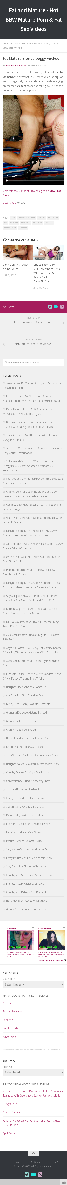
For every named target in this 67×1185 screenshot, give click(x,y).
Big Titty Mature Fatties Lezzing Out (25, 883)
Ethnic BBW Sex (44, 1049)
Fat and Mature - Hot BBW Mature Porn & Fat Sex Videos (33, 20)
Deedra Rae (9, 202)
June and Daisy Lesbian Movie (23, 789)
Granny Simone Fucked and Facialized (27, 909)
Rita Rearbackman (16, 65)
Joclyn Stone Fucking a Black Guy (25, 806)
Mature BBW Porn (56, 1049)
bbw (13, 217)
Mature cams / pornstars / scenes (25, 995)
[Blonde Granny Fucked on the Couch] (18, 252)
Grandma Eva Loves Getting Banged (26, 712)
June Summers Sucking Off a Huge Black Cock (32, 755)
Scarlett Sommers (12, 1011)
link (63, 1127)
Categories (9, 978)
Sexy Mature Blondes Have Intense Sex (27, 849)
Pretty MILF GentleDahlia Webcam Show (28, 823)
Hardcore (25, 222)
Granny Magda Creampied (21, 729)
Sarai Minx (8, 1020)
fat (5, 222)
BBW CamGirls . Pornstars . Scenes (26, 1083)
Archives (7, 1066)
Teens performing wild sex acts (25, 1049)
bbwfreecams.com (27, 217)
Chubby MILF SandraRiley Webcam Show (29, 875)
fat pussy (14, 222)
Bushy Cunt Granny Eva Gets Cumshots (28, 704)
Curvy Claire (10, 1104)
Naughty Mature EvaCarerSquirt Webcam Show (32, 764)
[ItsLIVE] (56, 307)
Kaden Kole (9, 1036)
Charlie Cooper (11, 1112)
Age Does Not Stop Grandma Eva (24, 695)
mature (48, 222)
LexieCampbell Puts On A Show (23, 832)
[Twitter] (50, 307)
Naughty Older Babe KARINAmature (26, 687)
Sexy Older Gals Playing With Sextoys (26, 866)
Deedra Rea (53, 217)
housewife (37, 222)
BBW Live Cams (11, 43)
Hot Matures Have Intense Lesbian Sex (27, 738)
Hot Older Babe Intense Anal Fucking (26, 900)
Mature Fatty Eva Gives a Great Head (26, 815)
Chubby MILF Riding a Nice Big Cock (26, 892)
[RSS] (62, 307)
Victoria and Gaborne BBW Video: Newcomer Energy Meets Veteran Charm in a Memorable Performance (30, 465)
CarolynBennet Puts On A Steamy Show (28, 781)
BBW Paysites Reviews (36, 1049)
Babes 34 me (50, 1049)
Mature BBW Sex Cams (35, 43)
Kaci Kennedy (10, 1028)
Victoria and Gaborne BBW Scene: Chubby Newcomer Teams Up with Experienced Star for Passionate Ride (33, 1093)
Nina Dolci (8, 1003)
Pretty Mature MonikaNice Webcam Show (29, 858)
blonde (42, 217)
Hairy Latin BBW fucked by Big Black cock (11, 1049)
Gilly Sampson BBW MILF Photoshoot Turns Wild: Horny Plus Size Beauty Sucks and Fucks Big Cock (47, 273)
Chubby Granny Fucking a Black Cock (27, 772)
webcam (23, 227)
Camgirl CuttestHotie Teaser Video (25, 798)
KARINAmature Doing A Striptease (24, 746)
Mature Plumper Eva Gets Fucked (24, 841)
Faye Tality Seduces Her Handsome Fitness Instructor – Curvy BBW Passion (33, 1123)
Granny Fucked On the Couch (22, 721)
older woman (10, 227)
